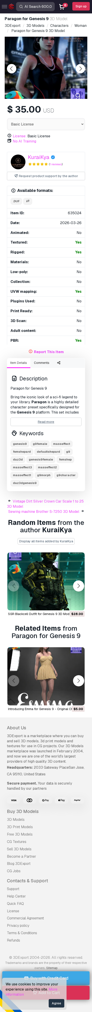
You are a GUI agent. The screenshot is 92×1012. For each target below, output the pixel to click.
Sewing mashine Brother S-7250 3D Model (43, 511)
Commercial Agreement (25, 918)
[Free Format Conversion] (27, 201)
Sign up (81, 6)
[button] (78, 586)
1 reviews (56, 164)
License (13, 911)
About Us (16, 728)
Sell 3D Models (19, 849)
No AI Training (24, 141)
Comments (41, 363)
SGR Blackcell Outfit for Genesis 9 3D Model (40, 614)
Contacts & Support (27, 881)
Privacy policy (18, 925)
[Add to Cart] (69, 604)
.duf (16, 201)
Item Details (18, 363)
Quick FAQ (15, 903)
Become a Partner (21, 856)
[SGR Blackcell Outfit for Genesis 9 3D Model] (46, 581)
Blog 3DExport (19, 863)
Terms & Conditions (22, 933)
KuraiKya (38, 157)
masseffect (61, 444)
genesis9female (41, 459)
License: (20, 136)
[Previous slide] (11, 68)
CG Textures (16, 841)
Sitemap (52, 968)
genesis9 (20, 444)
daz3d (18, 459)
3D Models (16, 819)
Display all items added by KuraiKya (46, 541)
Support (13, 889)
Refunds (13, 940)
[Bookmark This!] (78, 604)
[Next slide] (80, 68)
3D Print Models (20, 827)
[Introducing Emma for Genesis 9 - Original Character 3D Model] (46, 676)
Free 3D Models (20, 834)
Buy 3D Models (23, 811)
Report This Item (49, 352)
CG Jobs (14, 871)
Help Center (16, 896)
